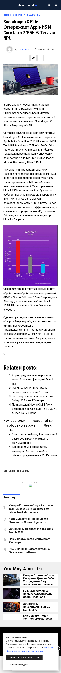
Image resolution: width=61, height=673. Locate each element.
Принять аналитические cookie (24, 657)
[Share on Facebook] (20, 58)
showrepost (24, 49)
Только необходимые (19, 664)
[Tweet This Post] (27, 58)
